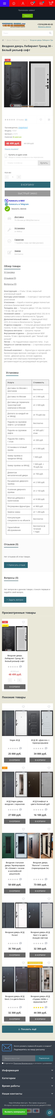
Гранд (25, 40)
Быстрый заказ (27, 193)
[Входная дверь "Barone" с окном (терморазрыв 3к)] (40, 845)
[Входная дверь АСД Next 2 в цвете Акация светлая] (40, 915)
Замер (18, 251)
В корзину (27, 184)
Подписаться (44, 1058)
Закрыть (27, 15)
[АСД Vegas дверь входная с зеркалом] (15, 784)
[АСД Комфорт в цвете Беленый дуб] (40, 784)
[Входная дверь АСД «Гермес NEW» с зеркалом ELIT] (40, 979)
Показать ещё (28, 1029)
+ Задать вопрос (15, 599)
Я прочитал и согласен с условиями (28, 1063)
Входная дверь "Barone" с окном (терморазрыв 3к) (40, 865)
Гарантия (19, 239)
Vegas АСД (15, 740)
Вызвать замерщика (14, 1112)
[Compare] (49, 119)
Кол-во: (8, 172)
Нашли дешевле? (11, 149)
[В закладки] (23, 622)
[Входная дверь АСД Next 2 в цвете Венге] (15, 979)
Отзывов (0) (10, 278)
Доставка (19, 217)
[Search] (50, 33)
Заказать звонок (44, 26)
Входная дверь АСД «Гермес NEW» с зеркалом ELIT (40, 999)
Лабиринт (23, 127)
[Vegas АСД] (15, 723)
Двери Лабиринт (13, 40)
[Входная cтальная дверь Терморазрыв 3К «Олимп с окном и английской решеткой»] (15, 845)
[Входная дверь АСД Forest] (15, 915)
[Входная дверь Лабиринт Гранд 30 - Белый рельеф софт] (15, 638)
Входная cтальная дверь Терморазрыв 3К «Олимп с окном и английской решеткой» (15, 868)
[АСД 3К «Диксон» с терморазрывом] (40, 723)
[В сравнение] (23, 626)
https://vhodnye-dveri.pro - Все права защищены (27, 1103)
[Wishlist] (41, 119)
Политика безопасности (23, 1063)
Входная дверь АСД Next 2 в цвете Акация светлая (40, 935)
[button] (23, 3)
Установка (20, 228)
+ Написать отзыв (16, 565)
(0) (26, 119)
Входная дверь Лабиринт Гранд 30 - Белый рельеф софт (15, 658)
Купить (44, 162)
